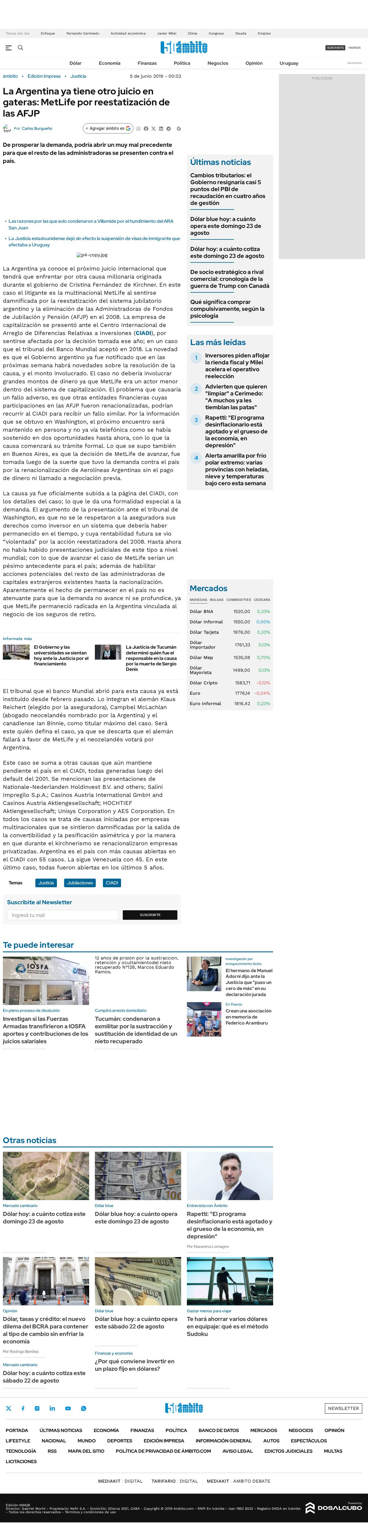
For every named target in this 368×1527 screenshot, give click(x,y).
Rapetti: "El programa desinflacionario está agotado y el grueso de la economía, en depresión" (236, 431)
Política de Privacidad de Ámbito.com (163, 1451)
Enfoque (48, 33)
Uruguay (289, 63)
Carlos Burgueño (37, 128)
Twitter (9, 1408)
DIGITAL (120, 1481)
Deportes (119, 1441)
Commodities (239, 600)
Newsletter (354, 62)
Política (182, 63)
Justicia (78, 76)
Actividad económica (128, 33)
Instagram (37, 1408)
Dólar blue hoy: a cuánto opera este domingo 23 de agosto (225, 226)
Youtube (68, 1408)
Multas (333, 1451)
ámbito (10, 76)
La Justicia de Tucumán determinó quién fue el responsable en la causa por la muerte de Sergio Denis (151, 658)
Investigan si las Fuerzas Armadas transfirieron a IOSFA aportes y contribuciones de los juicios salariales (45, 1030)
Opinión (254, 63)
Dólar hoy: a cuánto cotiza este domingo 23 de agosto (227, 252)
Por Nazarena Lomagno (208, 1246)
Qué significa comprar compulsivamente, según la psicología (227, 308)
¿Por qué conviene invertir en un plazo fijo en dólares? (135, 1364)
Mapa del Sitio (86, 1451)
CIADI (143, 333)
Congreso (216, 33)
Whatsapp (83, 1408)
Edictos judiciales (288, 1451)
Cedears (262, 600)
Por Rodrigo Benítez (21, 1351)
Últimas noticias (61, 1430)
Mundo (87, 1441)
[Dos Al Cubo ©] (334, 1508)
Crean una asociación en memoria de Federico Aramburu (248, 1017)
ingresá (354, 47)
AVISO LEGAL (238, 1451)
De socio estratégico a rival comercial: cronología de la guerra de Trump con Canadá (229, 279)
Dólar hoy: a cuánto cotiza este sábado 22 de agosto (44, 1376)
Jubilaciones (80, 883)
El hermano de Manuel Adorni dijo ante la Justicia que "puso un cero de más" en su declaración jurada (249, 982)
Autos (271, 1441)
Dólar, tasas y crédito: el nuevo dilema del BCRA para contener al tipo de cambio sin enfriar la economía (45, 1330)
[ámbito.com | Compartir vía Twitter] (153, 128)
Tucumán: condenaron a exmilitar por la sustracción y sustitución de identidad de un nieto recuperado (136, 1030)
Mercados (263, 1430)
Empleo (264, 33)
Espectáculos (309, 1441)
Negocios (218, 63)
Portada (17, 1430)
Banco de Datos (219, 1430)
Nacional (54, 1441)
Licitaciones (21, 1462)
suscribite (335, 47)
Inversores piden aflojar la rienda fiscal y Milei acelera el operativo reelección (237, 366)
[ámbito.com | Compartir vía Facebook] (146, 128)
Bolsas (217, 600)
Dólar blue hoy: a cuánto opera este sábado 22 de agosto (136, 1322)
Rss (52, 1451)
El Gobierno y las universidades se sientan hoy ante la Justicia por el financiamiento (61, 655)
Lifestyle (18, 1441)
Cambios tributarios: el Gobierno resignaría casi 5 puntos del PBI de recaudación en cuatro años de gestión (227, 189)
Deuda (240, 33)
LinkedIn (52, 1408)
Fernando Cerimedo (82, 33)
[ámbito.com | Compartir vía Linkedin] (161, 128)
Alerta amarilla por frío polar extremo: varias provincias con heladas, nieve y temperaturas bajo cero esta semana (237, 469)
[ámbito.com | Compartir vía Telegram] (168, 128)
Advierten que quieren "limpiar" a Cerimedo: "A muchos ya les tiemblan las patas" (236, 397)
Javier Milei (166, 33)
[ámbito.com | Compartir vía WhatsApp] (138, 128)
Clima (192, 33)
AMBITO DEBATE (238, 1481)
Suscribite (150, 915)
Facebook (23, 1408)
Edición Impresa (164, 1441)
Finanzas (147, 63)
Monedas (198, 600)
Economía (109, 63)
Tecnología (21, 1451)
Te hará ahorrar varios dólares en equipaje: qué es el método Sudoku (227, 1326)
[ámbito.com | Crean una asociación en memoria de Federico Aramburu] (204, 1019)
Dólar (76, 63)
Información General (224, 1441)
